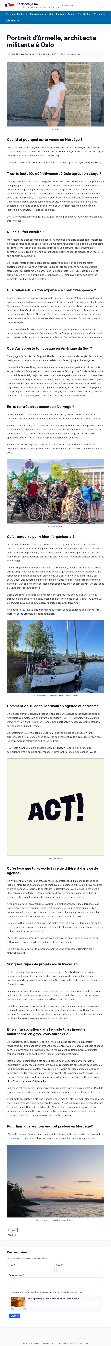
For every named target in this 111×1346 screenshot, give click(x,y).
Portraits (12, 1230)
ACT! (93, 751)
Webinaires (99, 14)
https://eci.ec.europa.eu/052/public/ (27, 1081)
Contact (87, 14)
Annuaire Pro (74, 14)
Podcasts (61, 14)
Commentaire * (16, 1275)
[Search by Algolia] (101, 7)
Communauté (37, 14)
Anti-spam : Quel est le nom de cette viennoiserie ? (54, 1298)
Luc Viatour (21, 1309)
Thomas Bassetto (25, 54)
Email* (59, 1265)
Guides (20, 14)
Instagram (14, 20)
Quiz (51, 14)
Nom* (12, 1265)
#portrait (12, 1235)
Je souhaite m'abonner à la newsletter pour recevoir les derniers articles (47, 1292)
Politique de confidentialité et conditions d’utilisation (65, 1343)
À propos (10, 14)
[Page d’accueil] (9, 5)
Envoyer (14, 1316)
